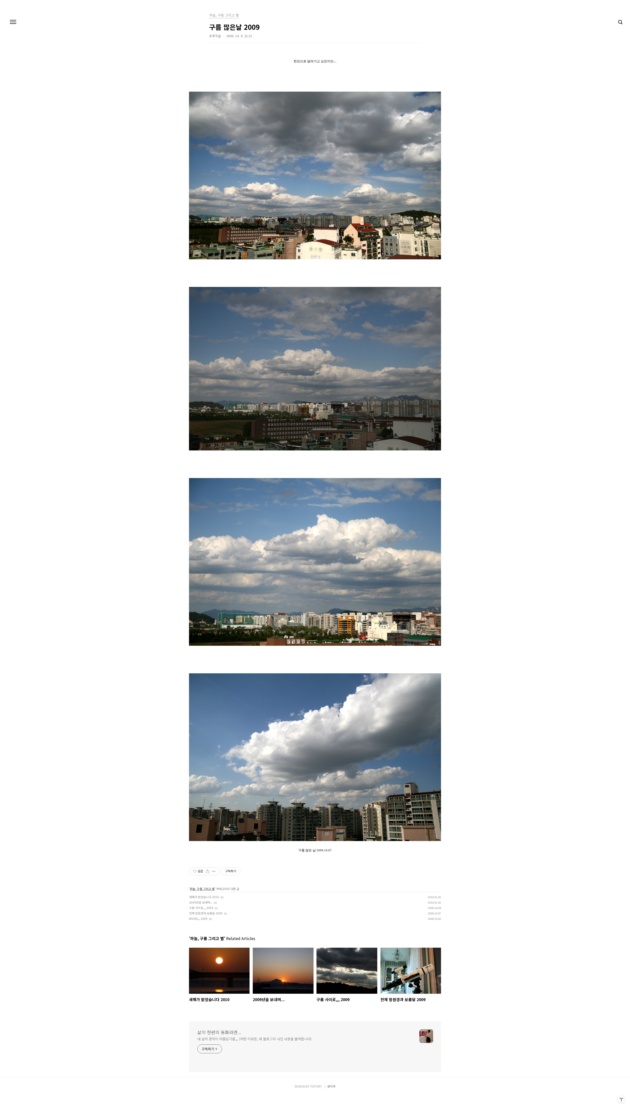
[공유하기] (208, 871)
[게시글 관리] (214, 871)
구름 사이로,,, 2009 (201, 908)
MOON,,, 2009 (198, 918)
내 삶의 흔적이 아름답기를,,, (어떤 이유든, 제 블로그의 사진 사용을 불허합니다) (254, 1038)
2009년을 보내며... (200, 902)
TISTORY (316, 1086)
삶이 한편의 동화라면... (219, 1032)
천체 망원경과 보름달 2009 (205, 913)
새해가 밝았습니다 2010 (204, 897)
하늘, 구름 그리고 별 (202, 889)
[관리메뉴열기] (621, 1099)
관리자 (331, 1086)
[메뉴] (13, 22)
